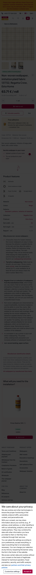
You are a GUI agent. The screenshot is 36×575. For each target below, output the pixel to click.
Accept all (27, 571)
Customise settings (12, 571)
